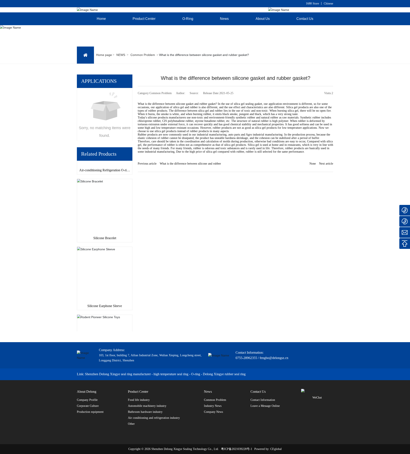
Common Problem (142, 55)
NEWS (120, 55)
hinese (329, 3)
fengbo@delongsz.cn (274, 358)
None (312, 163)
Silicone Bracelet (104, 234)
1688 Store (312, 3)
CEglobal (276, 449)
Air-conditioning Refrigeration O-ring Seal (104, 168)
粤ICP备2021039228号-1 (236, 449)
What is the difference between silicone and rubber (190, 163)
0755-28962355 (246, 358)
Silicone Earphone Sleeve (104, 302)
